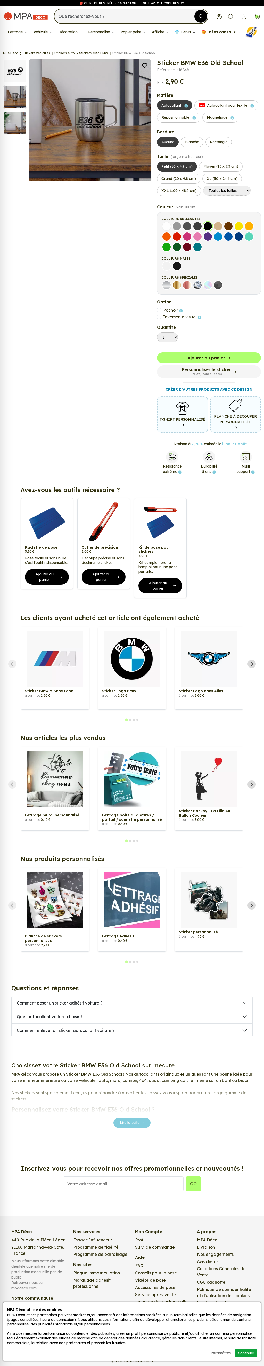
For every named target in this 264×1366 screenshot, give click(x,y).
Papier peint (131, 32)
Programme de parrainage (100, 1254)
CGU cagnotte (211, 1282)
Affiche (158, 32)
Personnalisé (99, 32)
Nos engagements (215, 1254)
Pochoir (171, 310)
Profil (140, 1239)
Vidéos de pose (150, 1280)
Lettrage (16, 32)
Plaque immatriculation (96, 1272)
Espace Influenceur (92, 1239)
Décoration (68, 32)
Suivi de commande (155, 1247)
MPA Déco (207, 1239)
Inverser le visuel (180, 316)
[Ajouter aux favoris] (144, 65)
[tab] (126, 719)
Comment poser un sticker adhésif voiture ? (60, 1003)
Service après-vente (155, 1294)
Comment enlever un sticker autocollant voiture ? (66, 1030)
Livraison (206, 1247)
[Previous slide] (12, 664)
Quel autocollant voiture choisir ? (50, 1016)
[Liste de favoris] (230, 16)
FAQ (139, 1265)
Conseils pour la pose (156, 1272)
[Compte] (243, 16)
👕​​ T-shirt (183, 32)
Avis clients (207, 1261)
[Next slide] (252, 664)
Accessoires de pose (155, 1287)
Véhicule (41, 32)
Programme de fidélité (96, 1247)
